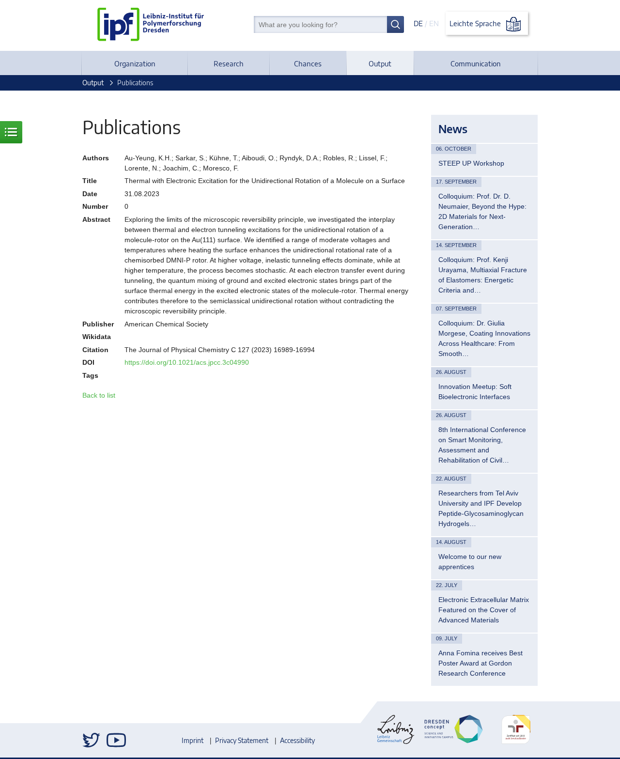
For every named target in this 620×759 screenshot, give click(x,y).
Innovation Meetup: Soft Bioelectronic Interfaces (475, 392)
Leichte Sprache (476, 23)
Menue (11, 132)
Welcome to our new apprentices (469, 562)
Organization (134, 63)
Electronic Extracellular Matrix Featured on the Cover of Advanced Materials (483, 610)
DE (418, 23)
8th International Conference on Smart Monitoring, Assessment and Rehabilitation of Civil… (482, 445)
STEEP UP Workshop (471, 163)
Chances (308, 63)
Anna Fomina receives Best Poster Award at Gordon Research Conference (480, 663)
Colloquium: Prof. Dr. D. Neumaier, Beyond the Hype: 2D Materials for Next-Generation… (482, 211)
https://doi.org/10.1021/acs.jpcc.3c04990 (186, 362)
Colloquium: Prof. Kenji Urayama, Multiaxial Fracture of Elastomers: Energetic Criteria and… (482, 275)
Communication (475, 63)
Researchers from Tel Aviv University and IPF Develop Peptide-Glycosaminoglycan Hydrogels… (481, 508)
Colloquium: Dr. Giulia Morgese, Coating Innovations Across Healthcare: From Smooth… (484, 338)
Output (380, 63)
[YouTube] (116, 740)
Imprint (192, 740)
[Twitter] (92, 740)
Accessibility (297, 740)
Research (229, 63)
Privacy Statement (241, 740)
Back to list (98, 395)
